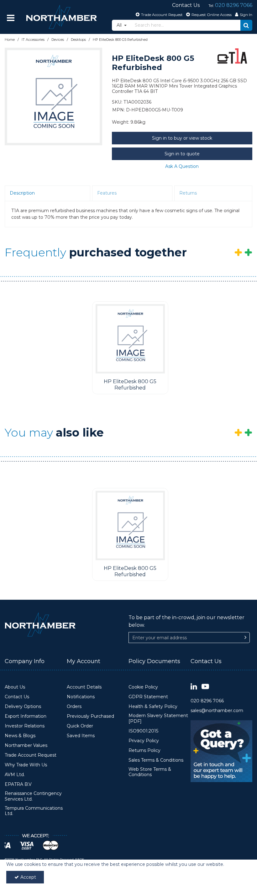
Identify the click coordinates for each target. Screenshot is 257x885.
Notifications (81, 697)
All (120, 25)
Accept (28, 877)
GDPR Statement (148, 697)
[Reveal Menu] (11, 17)
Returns (188, 193)
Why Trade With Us (26, 765)
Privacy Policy (143, 740)
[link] (194, 686)
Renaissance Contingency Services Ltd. (33, 796)
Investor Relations (25, 726)
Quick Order (80, 726)
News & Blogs (20, 735)
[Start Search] (246, 25)
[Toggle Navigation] (11, 18)
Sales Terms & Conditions (155, 760)
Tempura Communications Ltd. (34, 811)
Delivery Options (23, 706)
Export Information (25, 716)
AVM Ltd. (15, 774)
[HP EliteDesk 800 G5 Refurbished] (130, 338)
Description (22, 193)
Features (107, 193)
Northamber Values (26, 745)
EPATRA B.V (18, 784)
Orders (74, 706)
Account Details (84, 687)
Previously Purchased (90, 716)
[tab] (47, 193)
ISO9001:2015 (143, 731)
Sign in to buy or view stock (182, 138)
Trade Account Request (30, 755)
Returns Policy (144, 750)
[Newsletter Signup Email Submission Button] (245, 637)
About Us (15, 687)
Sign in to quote (182, 154)
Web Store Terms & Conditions (149, 772)
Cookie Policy (143, 687)
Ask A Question (182, 166)
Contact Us (17, 697)
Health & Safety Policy (152, 706)
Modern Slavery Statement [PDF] (158, 718)
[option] (53, 96)
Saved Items (81, 735)
